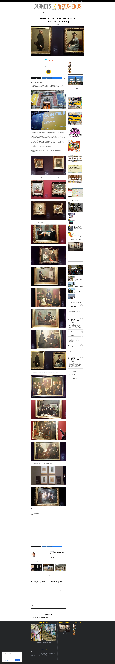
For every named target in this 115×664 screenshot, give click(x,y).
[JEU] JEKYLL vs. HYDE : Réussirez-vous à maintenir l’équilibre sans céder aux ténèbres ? (75, 307)
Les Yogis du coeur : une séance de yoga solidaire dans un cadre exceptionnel (56, 582)
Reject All (12, 660)
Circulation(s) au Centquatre (60, 573)
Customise (6, 660)
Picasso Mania (64, 633)
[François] (75, 66)
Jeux (75, 205)
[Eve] (75, 63)
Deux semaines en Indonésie (78, 286)
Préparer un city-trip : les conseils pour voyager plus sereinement (75, 270)
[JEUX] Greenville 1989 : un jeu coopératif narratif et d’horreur (78, 223)
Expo (55, 16)
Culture (75, 251)
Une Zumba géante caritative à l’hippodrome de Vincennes (39, 581)
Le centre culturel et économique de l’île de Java (78, 298)
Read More (52, 557)
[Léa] (75, 69)
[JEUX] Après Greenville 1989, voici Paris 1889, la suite (77, 217)
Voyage (75, 285)
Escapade (75, 267)
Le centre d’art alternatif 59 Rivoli (78, 280)
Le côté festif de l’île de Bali (77, 292)
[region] (12, 657)
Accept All (17, 660)
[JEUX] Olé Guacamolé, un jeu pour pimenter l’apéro (78, 236)
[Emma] (75, 71)
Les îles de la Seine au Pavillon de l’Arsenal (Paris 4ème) (49, 574)
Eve (58, 24)
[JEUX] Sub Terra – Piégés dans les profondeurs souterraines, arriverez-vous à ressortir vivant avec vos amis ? (78, 228)
